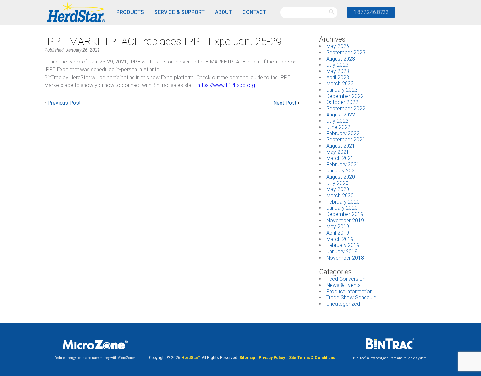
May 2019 (337, 227)
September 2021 (345, 139)
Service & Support (179, 12)
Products (130, 12)
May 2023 (337, 71)
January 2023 (342, 90)
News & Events (343, 285)
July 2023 (337, 65)
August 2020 (340, 177)
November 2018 (345, 258)
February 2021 (343, 164)
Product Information (349, 291)
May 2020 (337, 189)
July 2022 (337, 121)
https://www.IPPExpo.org (226, 85)
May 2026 (337, 46)
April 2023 (337, 77)
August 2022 (340, 115)
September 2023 (345, 52)
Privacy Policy (272, 357)
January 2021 (342, 171)
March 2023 (340, 84)
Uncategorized (343, 304)
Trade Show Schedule (351, 298)
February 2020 (343, 202)
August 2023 (340, 59)
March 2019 (340, 239)
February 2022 (343, 133)
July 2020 (337, 183)
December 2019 (345, 214)
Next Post (284, 103)
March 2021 (340, 158)
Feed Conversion (345, 279)
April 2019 (337, 233)
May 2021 (337, 152)
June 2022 (338, 127)
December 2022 (345, 96)
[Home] (75, 12)
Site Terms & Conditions (312, 357)
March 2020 (340, 195)
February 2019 (343, 245)
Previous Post (63, 103)
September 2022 (345, 108)
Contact (254, 12)
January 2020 (342, 208)
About (223, 12)
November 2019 (345, 220)
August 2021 (340, 146)
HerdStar (190, 357)
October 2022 (342, 102)
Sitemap (247, 357)
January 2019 (342, 251)
